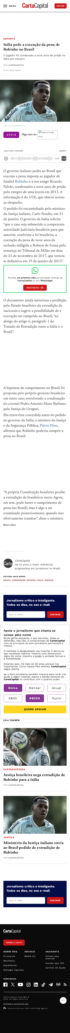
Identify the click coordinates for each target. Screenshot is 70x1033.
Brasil (7, 580)
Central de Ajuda (56, 968)
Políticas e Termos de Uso (15, 1004)
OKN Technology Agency (36, 1008)
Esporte (9, 38)
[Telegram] (51, 984)
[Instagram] (28, 984)
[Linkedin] (36, 985)
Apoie (12, 135)
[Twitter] (13, 984)
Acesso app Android (52, 957)
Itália (40, 580)
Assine (60, 6)
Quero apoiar (35, 709)
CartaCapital (16, 65)
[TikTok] (43, 984)
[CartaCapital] (8, 563)
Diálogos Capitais (13, 970)
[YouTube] (20, 984)
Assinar (55, 614)
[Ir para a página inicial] (35, 6)
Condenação (18, 580)
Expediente (10, 965)
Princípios (9, 956)
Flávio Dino (49, 426)
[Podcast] (58, 984)
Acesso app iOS (55, 963)
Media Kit (30, 956)
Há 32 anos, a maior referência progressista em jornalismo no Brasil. (38, 564)
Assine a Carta (14, 943)
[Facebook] (5, 985)
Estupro (31, 580)
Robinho (21, 182)
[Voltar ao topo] (63, 1000)
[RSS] (65, 984)
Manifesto (9, 961)
